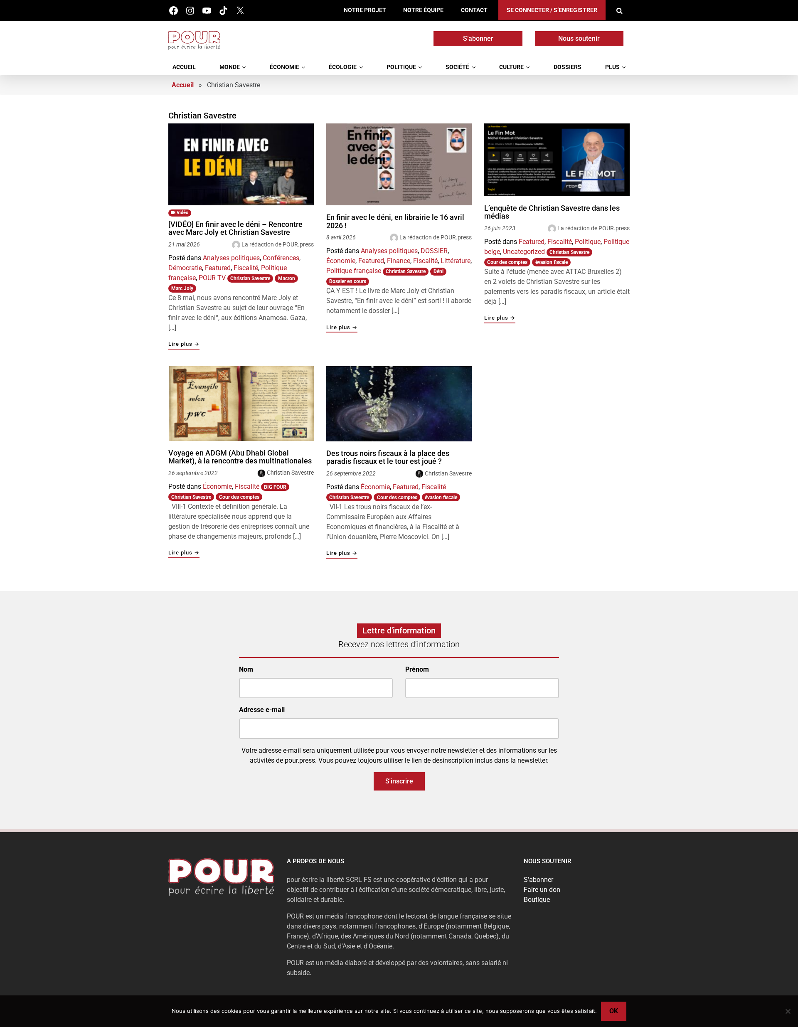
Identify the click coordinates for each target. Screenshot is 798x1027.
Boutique (537, 900)
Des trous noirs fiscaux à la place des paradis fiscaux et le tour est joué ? (387, 457)
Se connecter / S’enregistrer (552, 10)
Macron (286, 278)
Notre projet (365, 10)
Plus (612, 67)
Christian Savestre (250, 278)
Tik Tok (223, 10)
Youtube (207, 10)
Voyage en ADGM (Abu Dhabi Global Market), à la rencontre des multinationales (240, 457)
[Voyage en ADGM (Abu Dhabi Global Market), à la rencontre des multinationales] (241, 403)
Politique (401, 67)
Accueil (184, 67)
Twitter (240, 10)
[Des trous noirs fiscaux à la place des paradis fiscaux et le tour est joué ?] (399, 403)
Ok (613, 1011)
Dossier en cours (347, 281)
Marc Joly (182, 288)
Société (457, 67)
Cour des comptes (507, 262)
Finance (398, 261)
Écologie (343, 67)
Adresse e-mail (262, 710)
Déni (438, 271)
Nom (246, 669)
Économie (284, 67)
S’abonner (478, 38)
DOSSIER (434, 251)
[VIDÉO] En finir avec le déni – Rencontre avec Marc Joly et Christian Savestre (235, 228)
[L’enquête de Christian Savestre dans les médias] (557, 159)
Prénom (417, 669)
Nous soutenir (579, 38)
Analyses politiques (231, 258)
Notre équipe (423, 10)
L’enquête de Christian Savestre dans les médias (552, 212)
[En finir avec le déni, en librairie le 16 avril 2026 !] (399, 164)
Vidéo (181, 212)
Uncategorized (524, 252)
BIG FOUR (275, 487)
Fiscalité (246, 268)
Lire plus (184, 344)
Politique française (353, 271)
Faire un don (542, 890)
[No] (787, 1011)
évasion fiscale (551, 262)
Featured (218, 268)
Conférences (281, 258)
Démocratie (185, 268)
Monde (229, 67)
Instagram (190, 10)
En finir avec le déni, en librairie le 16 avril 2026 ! (395, 221)
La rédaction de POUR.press (277, 244)
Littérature (455, 261)
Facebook (173, 10)
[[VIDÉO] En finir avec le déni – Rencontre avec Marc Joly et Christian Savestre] (241, 164)
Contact (474, 10)
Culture (511, 67)
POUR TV (212, 278)
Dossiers (567, 67)
